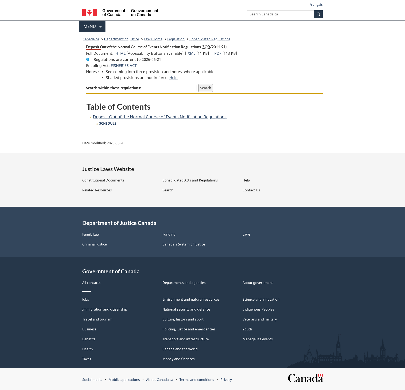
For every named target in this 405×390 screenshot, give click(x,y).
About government (258, 282)
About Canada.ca (159, 379)
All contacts (91, 282)
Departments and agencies (184, 282)
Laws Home (153, 39)
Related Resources (97, 190)
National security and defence (186, 309)
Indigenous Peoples (258, 309)
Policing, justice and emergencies (189, 329)
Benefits (88, 339)
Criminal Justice (94, 244)
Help (173, 77)
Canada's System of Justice (183, 244)
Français (316, 4)
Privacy (226, 379)
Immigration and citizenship (104, 309)
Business (89, 329)
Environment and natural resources (190, 299)
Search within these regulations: (113, 88)
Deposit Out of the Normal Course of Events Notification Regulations (160, 117)
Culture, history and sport (183, 319)
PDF (217, 53)
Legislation (176, 39)
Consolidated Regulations (209, 39)
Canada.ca (91, 39)
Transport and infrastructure (185, 339)
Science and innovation (261, 299)
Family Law (91, 234)
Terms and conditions (197, 379)
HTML (120, 53)
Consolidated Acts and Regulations (190, 180)
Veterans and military (260, 319)
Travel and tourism (97, 319)
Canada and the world (180, 349)
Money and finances (178, 359)
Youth (247, 329)
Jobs (85, 299)
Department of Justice (121, 39)
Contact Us (251, 190)
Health (87, 349)
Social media (92, 379)
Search (167, 190)
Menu (90, 26)
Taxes (86, 359)
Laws (247, 234)
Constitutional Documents (103, 180)
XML (191, 53)
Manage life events (258, 339)
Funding (169, 234)
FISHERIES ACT (124, 65)
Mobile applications (124, 379)
